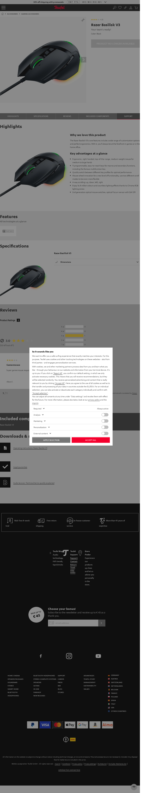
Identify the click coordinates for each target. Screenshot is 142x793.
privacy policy (94, 399)
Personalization (40, 427)
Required (37, 408)
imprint (35, 403)
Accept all (90, 440)
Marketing (38, 421)
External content (41, 433)
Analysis (37, 414)
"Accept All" (60, 383)
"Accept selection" (40, 393)
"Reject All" (57, 373)
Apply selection (51, 440)
